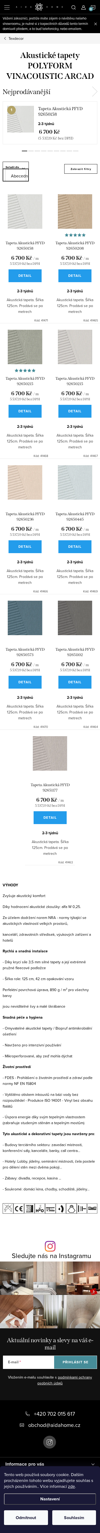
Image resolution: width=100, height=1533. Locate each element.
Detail (25, 275)
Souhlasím (74, 1518)
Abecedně (18, 176)
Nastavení (50, 1499)
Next (94, 91)
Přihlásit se (76, 1362)
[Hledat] (73, 7)
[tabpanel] (50, 122)
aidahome (49, 1442)
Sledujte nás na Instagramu (51, 1255)
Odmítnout (26, 1518)
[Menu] (7, 7)
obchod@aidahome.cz (54, 1425)
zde (71, 1486)
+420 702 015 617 (54, 1414)
